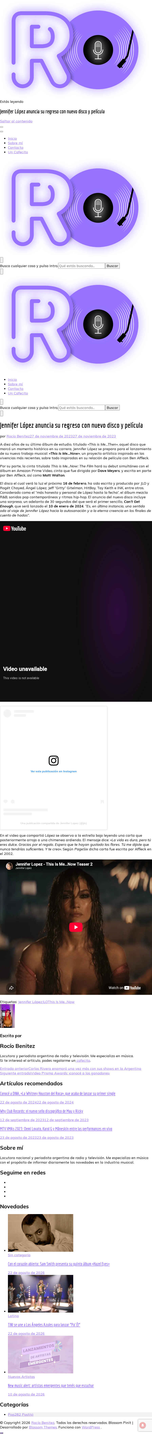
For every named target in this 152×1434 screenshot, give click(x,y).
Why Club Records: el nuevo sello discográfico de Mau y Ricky (41, 1111)
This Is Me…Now (61, 1002)
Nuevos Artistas (21, 1376)
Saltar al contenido (16, 121)
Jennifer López (30, 1002)
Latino (13, 1316)
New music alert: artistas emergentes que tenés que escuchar (51, 1385)
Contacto (15, 147)
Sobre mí (15, 143)
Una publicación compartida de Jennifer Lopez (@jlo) (53, 823)
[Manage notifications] (143, 1425)
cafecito (83, 1060)
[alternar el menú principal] (1, 127)
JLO (45, 1002)
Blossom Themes (43, 1427)
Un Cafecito (18, 152)
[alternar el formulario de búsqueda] (1, 260)
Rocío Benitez (18, 436)
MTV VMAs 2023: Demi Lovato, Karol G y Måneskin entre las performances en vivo (56, 1128)
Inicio (12, 138)
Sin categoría (19, 1255)
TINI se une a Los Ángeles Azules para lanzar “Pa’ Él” (44, 1324)
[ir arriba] (1, 1433)
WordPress (91, 1427)
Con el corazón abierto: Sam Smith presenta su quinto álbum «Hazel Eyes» (59, 1263)
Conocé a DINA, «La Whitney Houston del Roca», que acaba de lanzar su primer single (57, 1093)
